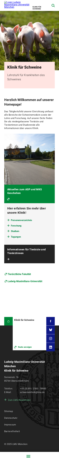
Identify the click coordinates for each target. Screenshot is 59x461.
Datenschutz (10, 418)
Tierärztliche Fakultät (19, 274)
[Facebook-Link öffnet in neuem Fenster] (50, 321)
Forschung (16, 225)
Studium (15, 231)
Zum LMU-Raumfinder (19, 400)
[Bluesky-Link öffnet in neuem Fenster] (50, 330)
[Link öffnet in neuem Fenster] (29, 333)
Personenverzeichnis (21, 220)
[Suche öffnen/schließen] (53, 5)
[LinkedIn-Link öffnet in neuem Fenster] (50, 347)
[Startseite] (8, 321)
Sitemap (8, 411)
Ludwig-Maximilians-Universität (25, 281)
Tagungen (16, 236)
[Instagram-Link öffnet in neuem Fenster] (50, 338)
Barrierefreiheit (12, 431)
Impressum (10, 424)
